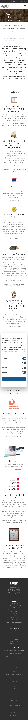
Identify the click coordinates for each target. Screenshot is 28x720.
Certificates (14, 635)
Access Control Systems (14, 609)
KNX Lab (14, 688)
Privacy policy (14, 698)
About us (8, 25)
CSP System (14, 613)
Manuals (14, 631)
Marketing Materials (14, 643)
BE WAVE (14, 620)
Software (14, 633)
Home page (4, 38)
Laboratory (14, 667)
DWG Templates (14, 639)
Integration (14, 611)
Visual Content (14, 641)
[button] (25, 1)
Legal (14, 703)
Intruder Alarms (14, 603)
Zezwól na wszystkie (14, 379)
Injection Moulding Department (14, 674)
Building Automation (14, 607)
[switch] (24, 363)
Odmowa (14, 384)
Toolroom (14, 681)
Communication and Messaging (14, 605)
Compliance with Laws (14, 705)
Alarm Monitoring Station (14, 617)
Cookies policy (14, 700)
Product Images (14, 637)
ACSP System (14, 615)
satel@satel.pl (16, 594)
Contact (14, 708)
